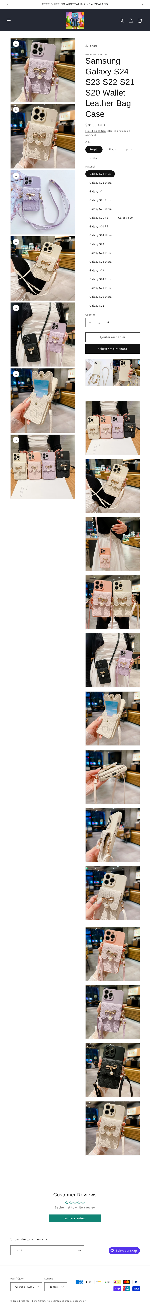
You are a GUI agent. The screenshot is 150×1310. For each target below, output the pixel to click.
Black (112, 149)
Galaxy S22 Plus (100, 173)
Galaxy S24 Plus (100, 279)
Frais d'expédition (95, 130)
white (93, 158)
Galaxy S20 (125, 217)
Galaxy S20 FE (98, 226)
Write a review (75, 1218)
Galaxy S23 (96, 244)
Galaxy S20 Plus (100, 288)
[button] (8, 20)
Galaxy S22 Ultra (100, 182)
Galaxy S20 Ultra (100, 296)
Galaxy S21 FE (98, 217)
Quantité (90, 314)
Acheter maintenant (112, 349)
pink (129, 149)
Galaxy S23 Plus (100, 253)
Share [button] (93, 45)
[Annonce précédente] (8, 4)
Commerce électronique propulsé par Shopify (62, 1300)
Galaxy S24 (96, 270)
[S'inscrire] (79, 1250)
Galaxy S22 (96, 305)
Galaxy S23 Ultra (100, 261)
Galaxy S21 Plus (100, 200)
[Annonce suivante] (142, 4)
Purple (93, 149)
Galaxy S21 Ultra (100, 209)
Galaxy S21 (96, 191)
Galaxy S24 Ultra (100, 235)
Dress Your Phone (28, 1300)
